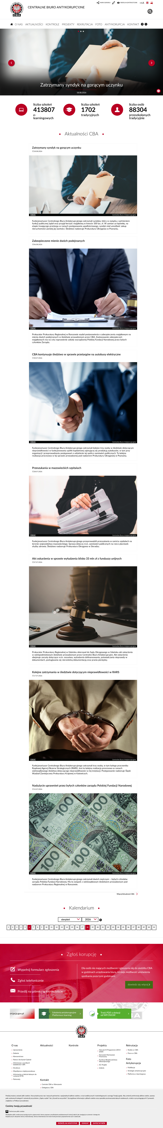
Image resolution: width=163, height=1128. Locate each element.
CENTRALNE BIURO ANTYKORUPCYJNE (56, 7)
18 (86, 926)
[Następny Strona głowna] (148, 1013)
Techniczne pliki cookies (16, 1111)
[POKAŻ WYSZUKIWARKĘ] (150, 11)
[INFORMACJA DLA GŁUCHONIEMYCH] (113, 3)
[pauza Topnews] (158, 91)
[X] (146, 24)
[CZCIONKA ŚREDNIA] (141, 3)
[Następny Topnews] (151, 63)
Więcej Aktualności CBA (125, 894)
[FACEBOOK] (142, 24)
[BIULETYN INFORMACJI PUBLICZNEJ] (151, 3)
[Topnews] (11, 63)
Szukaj (100, 919)
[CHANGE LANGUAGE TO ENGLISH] (147, 3)
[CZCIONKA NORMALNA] (140, 3)
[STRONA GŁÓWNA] (11, 24)
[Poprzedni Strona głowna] (12, 1013)
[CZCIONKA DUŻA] (143, 3)
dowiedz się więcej (138, 984)
